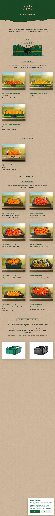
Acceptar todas (35, 511)
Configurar (46, 511)
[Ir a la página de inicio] (27, 6)
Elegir (49, 508)
